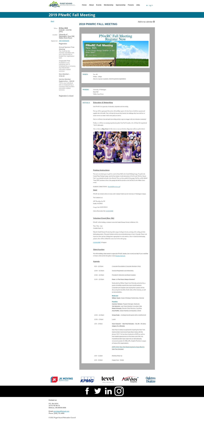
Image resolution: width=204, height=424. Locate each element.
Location (54, 35)
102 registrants (64, 41)
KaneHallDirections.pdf (114, 186)
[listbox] (146, 21)
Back (52, 21)
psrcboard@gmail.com (61, 411)
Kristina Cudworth (120, 256)
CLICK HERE (109, 211)
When (55, 28)
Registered (54, 41)
